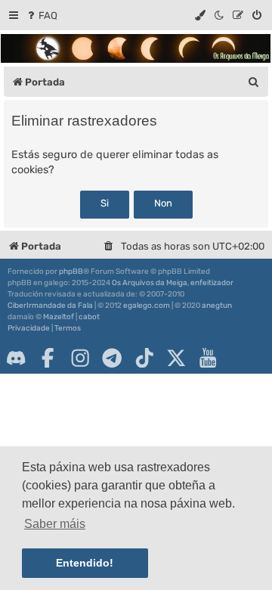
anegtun (217, 305)
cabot (89, 316)
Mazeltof (58, 316)
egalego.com (146, 305)
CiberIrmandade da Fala (50, 305)
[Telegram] (112, 358)
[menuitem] (41, 15)
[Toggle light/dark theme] (220, 15)
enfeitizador (211, 282)
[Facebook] (47, 358)
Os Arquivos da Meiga (149, 282)
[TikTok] (144, 358)
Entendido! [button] (84, 563)
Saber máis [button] (54, 523)
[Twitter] (176, 358)
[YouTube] (208, 358)
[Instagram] (80, 358)
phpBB (71, 271)
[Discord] (16, 358)
